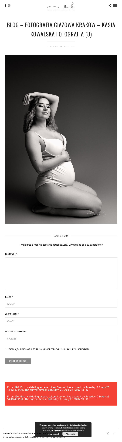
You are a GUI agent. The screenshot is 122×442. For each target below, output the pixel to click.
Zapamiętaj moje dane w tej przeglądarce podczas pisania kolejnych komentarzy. (49, 349)
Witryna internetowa (15, 331)
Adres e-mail (12, 314)
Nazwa (9, 296)
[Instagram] (9, 5)
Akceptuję (70, 433)
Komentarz (11, 254)
